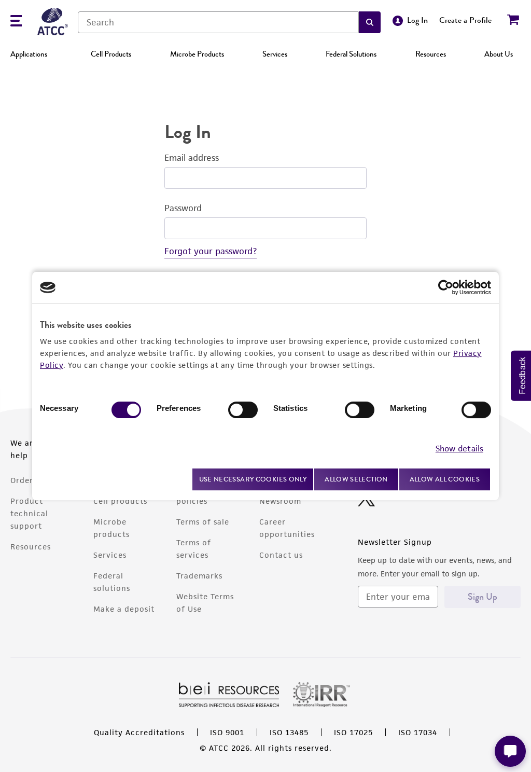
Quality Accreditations (139, 732)
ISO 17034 (417, 732)
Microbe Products (197, 54)
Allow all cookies (445, 479)
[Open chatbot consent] (510, 751)
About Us (498, 54)
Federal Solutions (351, 54)
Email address (191, 157)
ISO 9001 (227, 732)
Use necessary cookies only (253, 479)
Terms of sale (202, 522)
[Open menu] (16, 22)
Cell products (120, 501)
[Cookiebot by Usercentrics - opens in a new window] (445, 287)
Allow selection (356, 479)
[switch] (243, 410)
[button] (370, 22)
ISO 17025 (353, 732)
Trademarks (199, 576)
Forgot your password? (210, 251)
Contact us (281, 555)
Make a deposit (124, 609)
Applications (28, 54)
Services (274, 54)
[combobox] (218, 22)
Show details (459, 448)
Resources (430, 54)
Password (183, 208)
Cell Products (111, 54)
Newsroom (280, 501)
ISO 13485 (289, 732)
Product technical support (29, 513)
